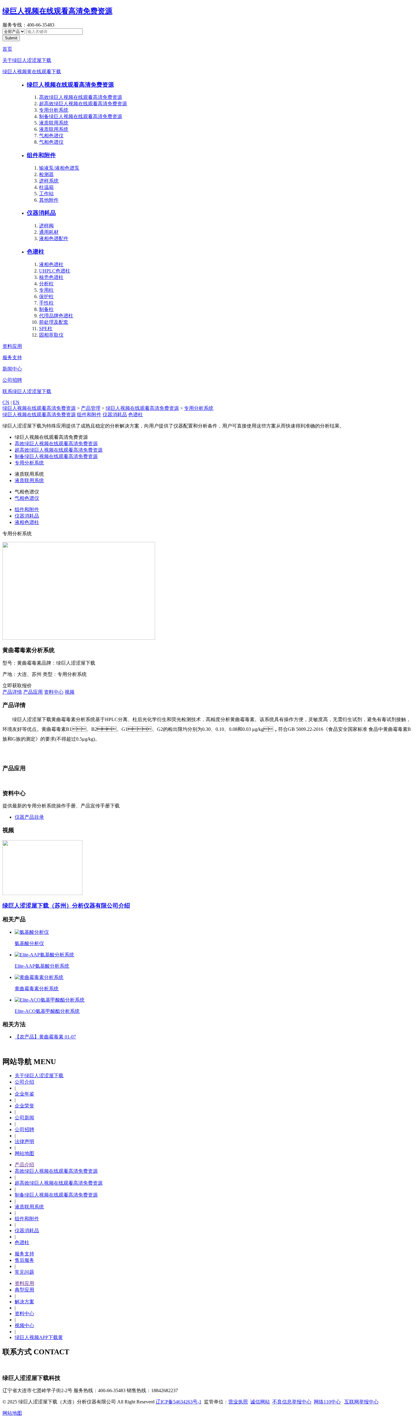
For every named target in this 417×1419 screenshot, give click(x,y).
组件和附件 (41, 155)
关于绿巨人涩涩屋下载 (26, 60)
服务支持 (12, 357)
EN (16, 402)
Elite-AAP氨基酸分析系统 (42, 966)
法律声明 (24, 1141)
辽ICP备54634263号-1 (178, 1401)
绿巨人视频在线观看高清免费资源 (57, 11)
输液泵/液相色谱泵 (59, 168)
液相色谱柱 (51, 264)
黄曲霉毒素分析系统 (37, 988)
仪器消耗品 (41, 213)
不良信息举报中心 (291, 1401)
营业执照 (238, 1401)
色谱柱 (35, 251)
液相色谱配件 (53, 238)
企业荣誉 (24, 1105)
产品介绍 (24, 1164)
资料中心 (53, 692)
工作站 (46, 193)
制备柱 (46, 309)
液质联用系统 (53, 122)
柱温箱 (46, 187)
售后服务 (24, 1260)
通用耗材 (49, 232)
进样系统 (49, 180)
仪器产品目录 (29, 817)
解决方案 (24, 1301)
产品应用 (33, 692)
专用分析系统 (53, 110)
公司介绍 (24, 1082)
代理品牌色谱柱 (56, 315)
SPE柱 (46, 328)
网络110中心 (327, 1401)
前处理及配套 (53, 322)
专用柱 (46, 290)
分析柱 (46, 283)
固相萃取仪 (51, 335)
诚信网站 (260, 1401)
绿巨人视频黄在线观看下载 (31, 71)
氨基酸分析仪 (29, 943)
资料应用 (12, 346)
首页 (7, 49)
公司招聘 (12, 380)
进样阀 (46, 225)
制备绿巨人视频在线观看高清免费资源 (80, 116)
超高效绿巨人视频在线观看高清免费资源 (83, 103)
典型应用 (24, 1289)
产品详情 (12, 692)
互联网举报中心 (361, 1401)
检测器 (46, 174)
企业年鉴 (24, 1093)
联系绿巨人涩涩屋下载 (26, 391)
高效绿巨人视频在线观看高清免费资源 (80, 97)
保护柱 (46, 296)
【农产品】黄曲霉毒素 (45, 1036)
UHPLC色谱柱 (54, 270)
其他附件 (49, 200)
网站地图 (24, 1153)
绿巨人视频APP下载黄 (39, 1337)
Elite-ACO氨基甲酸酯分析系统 (47, 1011)
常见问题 (24, 1272)
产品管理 (90, 408)
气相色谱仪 (51, 135)
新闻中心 (12, 368)
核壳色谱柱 (51, 277)
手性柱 (46, 302)
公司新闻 (24, 1117)
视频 (69, 692)
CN (5, 402)
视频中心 (24, 1325)
